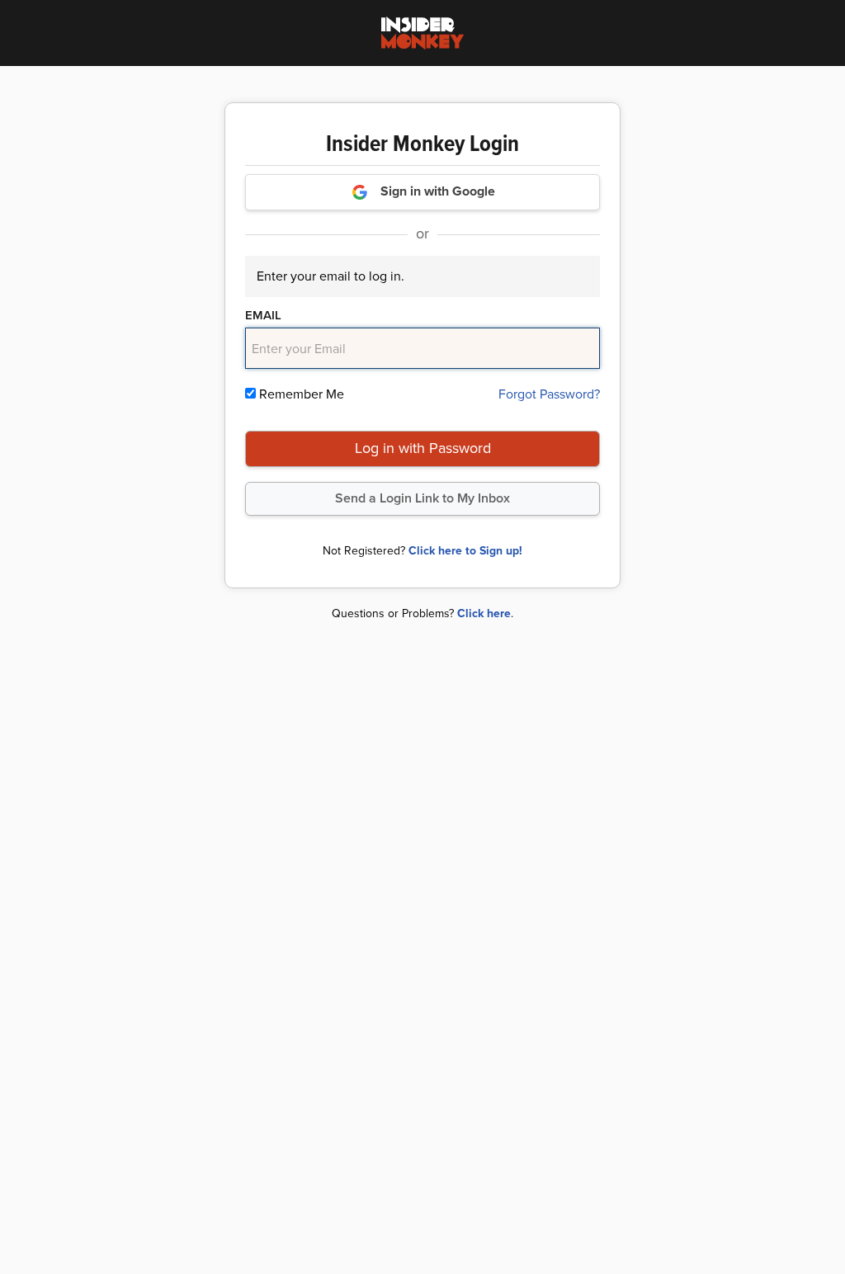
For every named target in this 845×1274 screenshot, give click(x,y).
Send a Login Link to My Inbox (422, 497)
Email (263, 315)
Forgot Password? (549, 394)
